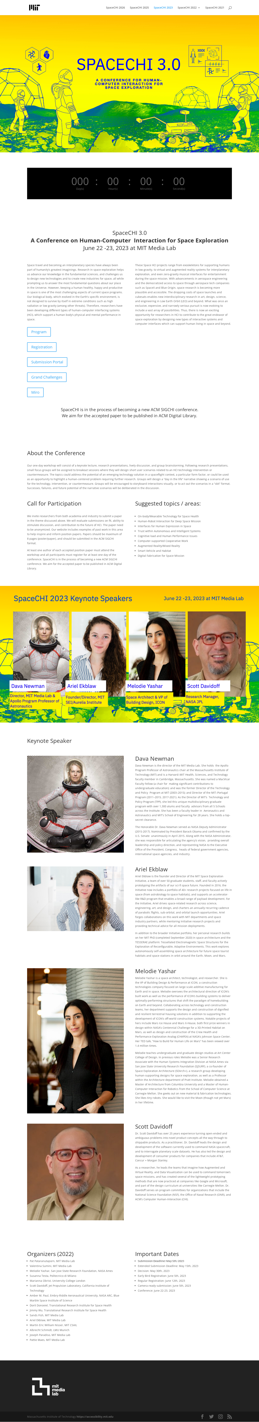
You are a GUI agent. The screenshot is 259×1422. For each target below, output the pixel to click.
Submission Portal (47, 362)
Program (39, 331)
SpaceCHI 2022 (187, 7)
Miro (35, 392)
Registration (41, 347)
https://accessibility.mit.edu (95, 1416)
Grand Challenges (46, 377)
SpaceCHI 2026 (115, 7)
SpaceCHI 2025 (139, 7)
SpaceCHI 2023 (163, 7)
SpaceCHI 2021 (214, 7)
